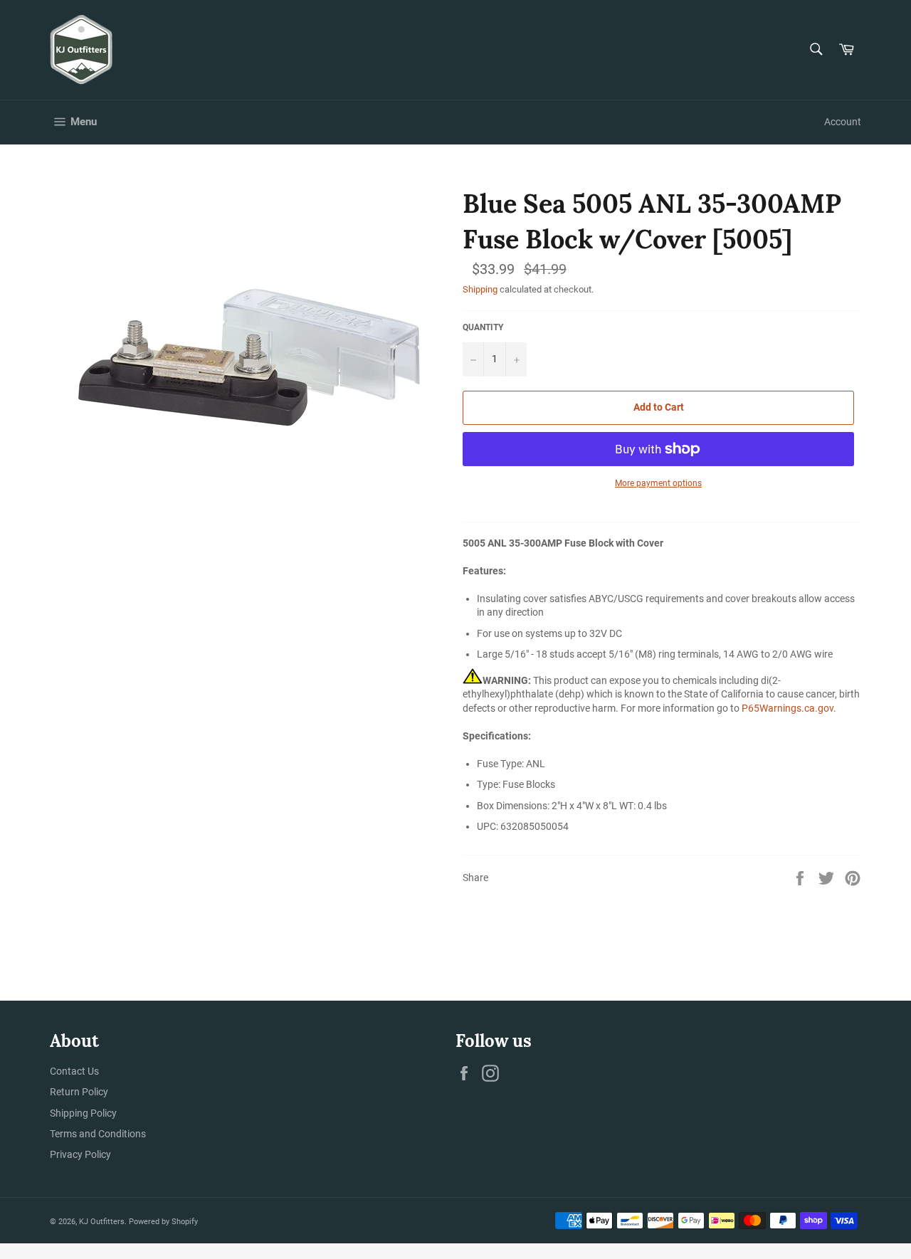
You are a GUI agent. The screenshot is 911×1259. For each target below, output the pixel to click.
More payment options (658, 483)
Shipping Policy (83, 1113)
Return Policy (79, 1091)
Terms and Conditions (98, 1133)
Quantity (483, 327)
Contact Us (74, 1071)
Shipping (480, 289)
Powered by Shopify (163, 1221)
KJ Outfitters (102, 1221)
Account (842, 121)
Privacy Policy (80, 1154)
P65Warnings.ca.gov (787, 708)
